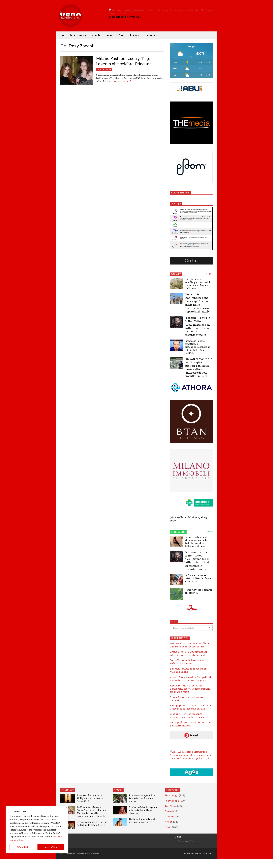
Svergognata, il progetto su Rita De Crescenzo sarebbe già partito (190, 707)
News (168, 827)
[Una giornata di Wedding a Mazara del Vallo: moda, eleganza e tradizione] (176, 283)
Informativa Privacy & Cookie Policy (198, 853)
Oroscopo (150, 35)
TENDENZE (68, 790)
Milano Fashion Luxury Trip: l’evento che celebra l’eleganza (125, 61)
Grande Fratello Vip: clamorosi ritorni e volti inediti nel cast (188, 653)
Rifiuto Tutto (23, 847)
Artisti (169, 821)
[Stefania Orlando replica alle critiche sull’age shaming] (120, 810)
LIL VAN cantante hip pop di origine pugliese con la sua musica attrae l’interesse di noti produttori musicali (198, 367)
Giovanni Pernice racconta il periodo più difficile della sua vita (190, 715)
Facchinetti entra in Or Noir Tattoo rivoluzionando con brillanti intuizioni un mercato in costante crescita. (197, 326)
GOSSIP (118, 790)
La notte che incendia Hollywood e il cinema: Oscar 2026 (90, 798)
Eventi (99, 69)
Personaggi (171, 795)
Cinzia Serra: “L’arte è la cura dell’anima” (187, 698)
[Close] (66, 807)
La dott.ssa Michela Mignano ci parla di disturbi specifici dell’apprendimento (196, 542)
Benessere (135, 35)
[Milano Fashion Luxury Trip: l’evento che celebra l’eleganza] (76, 70)
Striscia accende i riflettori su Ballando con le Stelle (92, 823)
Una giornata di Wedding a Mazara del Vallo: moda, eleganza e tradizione (198, 284)
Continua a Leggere (121, 81)
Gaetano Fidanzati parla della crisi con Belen (142, 820)
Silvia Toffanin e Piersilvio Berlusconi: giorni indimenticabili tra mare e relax (190, 688)
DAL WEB (176, 274)
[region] (37, 829)
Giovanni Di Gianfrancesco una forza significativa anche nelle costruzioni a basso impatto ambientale (197, 303)
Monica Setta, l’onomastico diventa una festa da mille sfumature (191, 645)
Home (61, 35)
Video (122, 35)
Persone (110, 35)
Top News (171, 806)
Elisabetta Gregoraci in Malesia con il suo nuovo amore (143, 798)
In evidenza (172, 800)
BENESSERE (178, 532)
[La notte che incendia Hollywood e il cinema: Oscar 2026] (67, 798)
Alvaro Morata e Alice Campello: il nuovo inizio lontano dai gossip (190, 678)
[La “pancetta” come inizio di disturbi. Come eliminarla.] (176, 579)
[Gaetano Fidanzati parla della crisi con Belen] (120, 822)
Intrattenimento (78, 35)
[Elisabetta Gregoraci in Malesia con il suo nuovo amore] (120, 798)
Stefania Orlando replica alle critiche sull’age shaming (143, 810)
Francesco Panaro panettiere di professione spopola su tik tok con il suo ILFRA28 (197, 346)
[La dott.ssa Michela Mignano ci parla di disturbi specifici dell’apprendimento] (176, 541)
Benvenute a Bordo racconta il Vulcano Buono (188, 670)
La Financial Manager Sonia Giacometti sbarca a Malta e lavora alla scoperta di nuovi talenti (91, 812)
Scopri (209, 274)
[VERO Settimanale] (70, 20)
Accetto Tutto (50, 847)
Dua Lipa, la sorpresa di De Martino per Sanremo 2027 (190, 724)
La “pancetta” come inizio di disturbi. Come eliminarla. (198, 578)
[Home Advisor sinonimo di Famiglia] (176, 594)
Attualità (95, 35)
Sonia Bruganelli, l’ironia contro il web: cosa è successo (190, 662)
